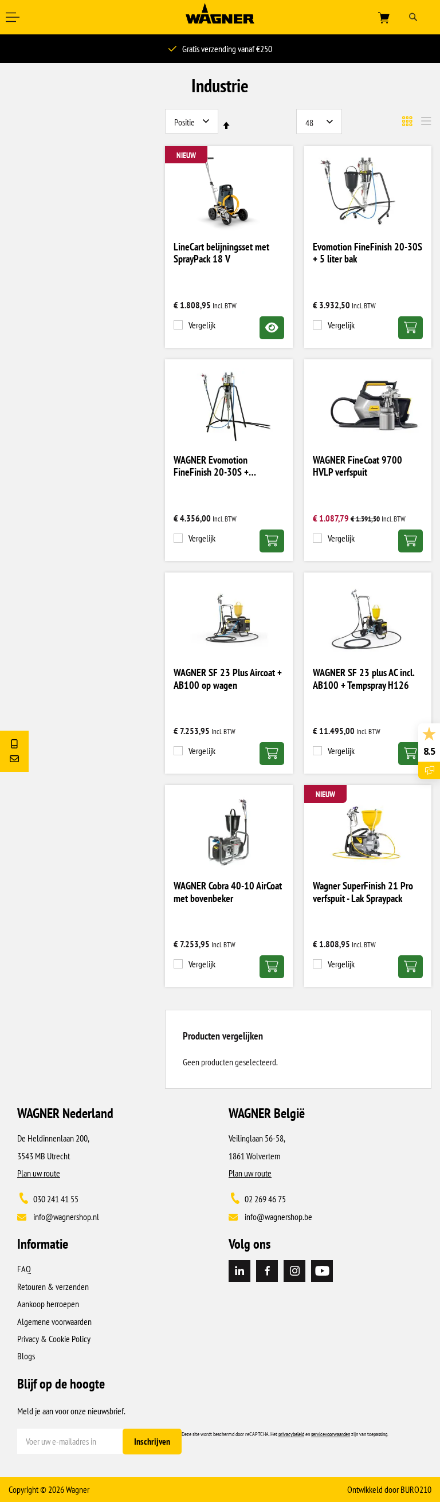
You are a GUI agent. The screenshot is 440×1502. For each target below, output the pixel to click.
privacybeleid (291, 1434)
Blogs (26, 1356)
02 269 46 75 (265, 1199)
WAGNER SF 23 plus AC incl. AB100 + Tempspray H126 (363, 679)
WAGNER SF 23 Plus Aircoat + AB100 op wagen (228, 679)
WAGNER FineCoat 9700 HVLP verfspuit (357, 466)
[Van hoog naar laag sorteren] (226, 125)
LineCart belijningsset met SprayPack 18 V (221, 253)
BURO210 (415, 1489)
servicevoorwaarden (330, 1434)
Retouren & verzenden (53, 1286)
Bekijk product (272, 327)
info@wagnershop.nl (66, 1216)
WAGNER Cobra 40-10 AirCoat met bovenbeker (228, 892)
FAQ (24, 1268)
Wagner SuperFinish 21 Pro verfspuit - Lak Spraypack (363, 892)
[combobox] (416, 17)
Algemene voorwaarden (54, 1321)
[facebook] (267, 1271)
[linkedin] (239, 1271)
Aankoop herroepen (48, 1303)
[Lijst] (426, 121)
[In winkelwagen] (410, 327)
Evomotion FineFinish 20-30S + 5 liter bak (367, 253)
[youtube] (322, 1271)
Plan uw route (38, 1173)
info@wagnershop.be (278, 1216)
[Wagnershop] (220, 20)
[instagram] (294, 1271)
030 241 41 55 (55, 1199)
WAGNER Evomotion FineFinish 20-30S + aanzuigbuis (211, 467)
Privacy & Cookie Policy (54, 1338)
